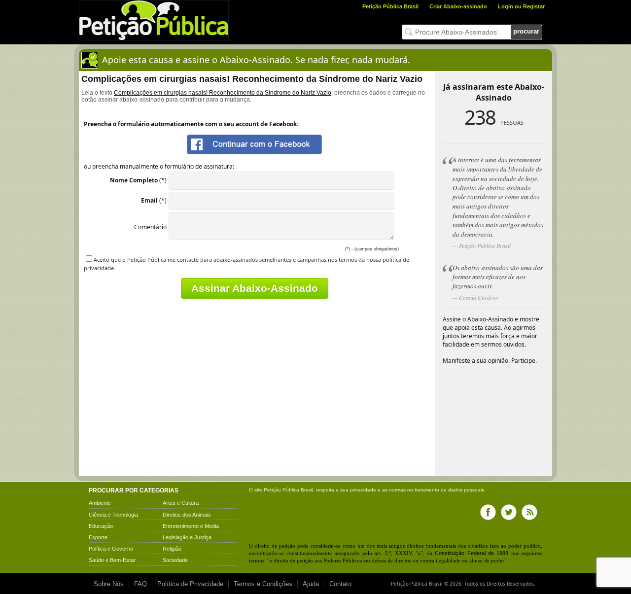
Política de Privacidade (190, 584)
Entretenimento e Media (191, 526)
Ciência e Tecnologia (113, 515)
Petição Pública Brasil (390, 6)
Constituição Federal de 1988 (471, 553)
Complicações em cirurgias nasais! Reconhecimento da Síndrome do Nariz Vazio (222, 92)
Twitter (509, 512)
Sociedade (175, 560)
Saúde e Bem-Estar (112, 560)
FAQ (140, 584)
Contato (340, 584)
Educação (101, 526)
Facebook (488, 512)
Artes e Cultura (181, 503)
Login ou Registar (521, 6)
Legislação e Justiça (187, 537)
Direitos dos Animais (187, 515)
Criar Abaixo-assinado (458, 6)
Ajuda (311, 584)
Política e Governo (111, 549)
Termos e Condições (263, 584)
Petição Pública (281, 489)
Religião (172, 549)
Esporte (98, 537)
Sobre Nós (109, 584)
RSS (529, 512)
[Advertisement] (166, 405)
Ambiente (100, 503)
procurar (526, 31)
